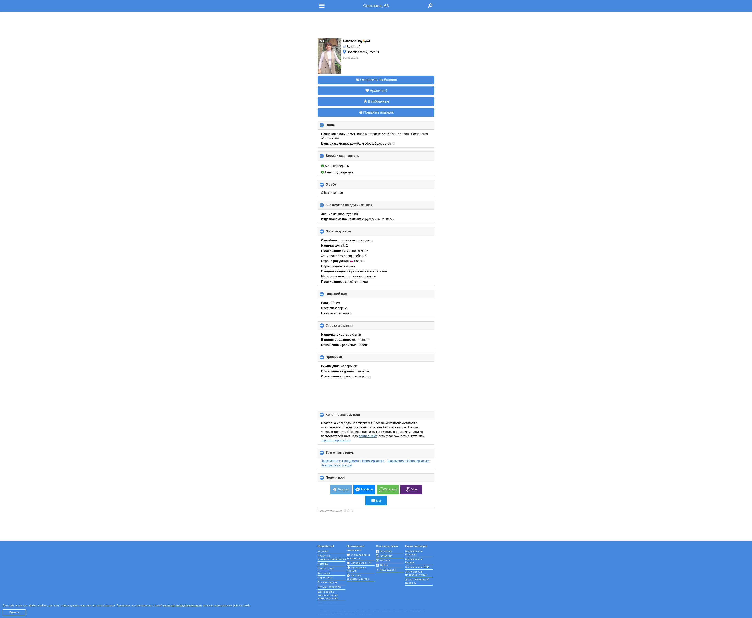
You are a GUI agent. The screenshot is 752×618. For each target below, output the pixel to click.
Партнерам (325, 577)
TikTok (384, 565)
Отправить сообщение (378, 80)
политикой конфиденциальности (182, 605)
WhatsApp (390, 489)
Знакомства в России (336, 465)
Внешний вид (343, 295)
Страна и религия (346, 327)
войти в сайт (368, 436)
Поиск (337, 126)
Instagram (386, 556)
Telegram (343, 489)
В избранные (378, 101)
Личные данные (345, 233)
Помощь (323, 563)
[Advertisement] (376, 24)
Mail (378, 500)
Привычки (340, 358)
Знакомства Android (356, 569)
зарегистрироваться (335, 440)
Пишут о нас (326, 568)
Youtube (385, 560)
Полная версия (328, 582)
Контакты (324, 573)
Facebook (367, 489)
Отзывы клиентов (329, 587)
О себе (337, 186)
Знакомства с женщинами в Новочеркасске (352, 461)
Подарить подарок (378, 112)
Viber (414, 489)
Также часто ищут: (346, 454)
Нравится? (378, 91)
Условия (323, 551)
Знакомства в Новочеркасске (408, 461)
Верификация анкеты (349, 157)
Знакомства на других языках (355, 206)
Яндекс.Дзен (388, 569)
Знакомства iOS (361, 563)
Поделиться (342, 479)
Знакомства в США (417, 567)
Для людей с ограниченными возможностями (328, 595)
